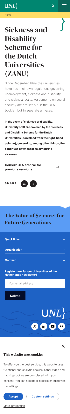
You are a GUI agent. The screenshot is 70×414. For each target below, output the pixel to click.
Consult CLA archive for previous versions (23, 167)
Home (8, 14)
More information (14, 405)
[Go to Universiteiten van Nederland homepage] (11, 6)
